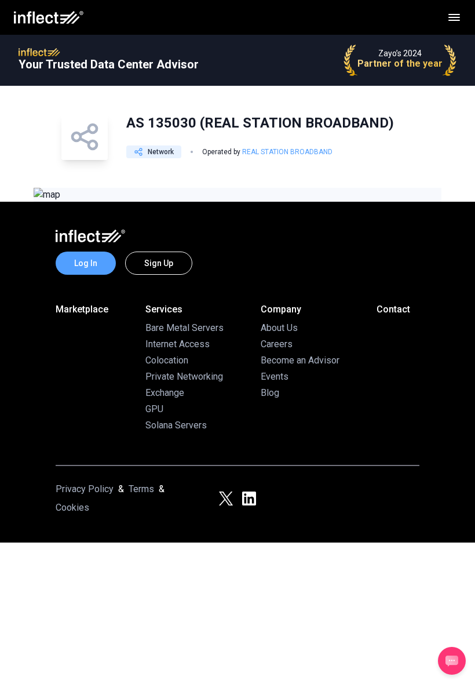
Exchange (164, 392)
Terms (141, 488)
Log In (85, 263)
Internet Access (177, 344)
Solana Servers (176, 425)
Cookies (72, 507)
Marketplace (82, 309)
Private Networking (184, 376)
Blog (270, 392)
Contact (393, 309)
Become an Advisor (300, 360)
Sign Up (158, 263)
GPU (154, 408)
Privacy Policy (85, 488)
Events (274, 376)
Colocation (166, 360)
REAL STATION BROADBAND (287, 152)
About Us (279, 327)
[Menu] (454, 17)
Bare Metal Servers (184, 327)
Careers (277, 344)
